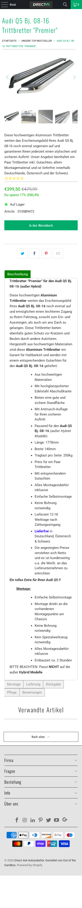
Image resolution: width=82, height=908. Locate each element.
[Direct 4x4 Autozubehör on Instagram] (25, 820)
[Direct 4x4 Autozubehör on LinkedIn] (32, 820)
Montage (13, 684)
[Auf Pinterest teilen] (46, 254)
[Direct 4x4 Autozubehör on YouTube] (56, 820)
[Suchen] (65, 4)
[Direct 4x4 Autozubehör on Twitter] (48, 820)
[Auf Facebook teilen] (34, 254)
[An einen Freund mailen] (58, 254)
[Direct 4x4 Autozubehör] (41, 4)
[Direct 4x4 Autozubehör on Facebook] (17, 820)
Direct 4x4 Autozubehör (29, 860)
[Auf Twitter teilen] (22, 254)
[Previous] (7, 77)
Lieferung (33, 684)
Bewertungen (32, 692)
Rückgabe (53, 684)
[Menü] (2, 4)
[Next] (74, 77)
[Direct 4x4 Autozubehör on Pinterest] (40, 820)
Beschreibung (17, 274)
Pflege (12, 692)
